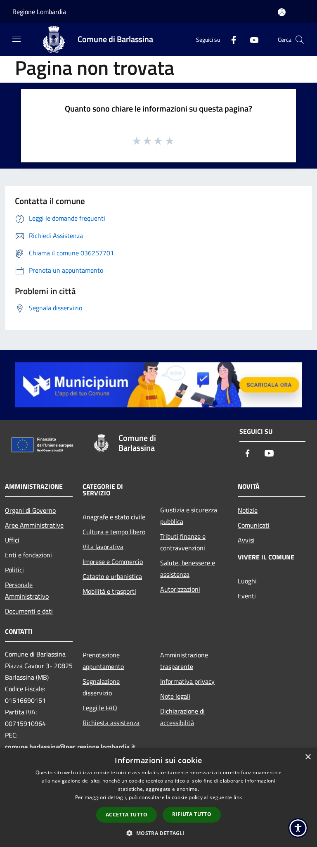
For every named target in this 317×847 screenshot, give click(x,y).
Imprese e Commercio (113, 561)
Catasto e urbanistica (112, 576)
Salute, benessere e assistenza (187, 568)
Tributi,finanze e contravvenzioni (183, 542)
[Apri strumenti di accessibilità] (298, 828)
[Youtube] (251, 39)
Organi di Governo (30, 510)
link (238, 797)
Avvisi (246, 540)
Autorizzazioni (180, 589)
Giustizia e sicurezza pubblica (188, 515)
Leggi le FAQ (100, 708)
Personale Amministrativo (27, 590)
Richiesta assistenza (111, 723)
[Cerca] (300, 40)
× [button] (308, 757)
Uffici (12, 540)
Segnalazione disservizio (101, 687)
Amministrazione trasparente (184, 660)
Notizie (248, 510)
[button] (158, 833)
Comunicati (254, 525)
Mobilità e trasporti (109, 591)
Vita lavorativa (103, 547)
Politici (14, 570)
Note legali (175, 696)
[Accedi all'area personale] (281, 12)
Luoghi (247, 581)
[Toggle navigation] (16, 39)
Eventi (247, 596)
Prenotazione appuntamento (103, 660)
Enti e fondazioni (28, 555)
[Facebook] (230, 39)
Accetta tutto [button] (126, 814)
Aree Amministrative (34, 525)
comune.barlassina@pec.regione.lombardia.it (70, 747)
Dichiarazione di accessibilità (182, 717)
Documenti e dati (29, 611)
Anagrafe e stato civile (114, 517)
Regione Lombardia (39, 12)
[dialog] (158, 797)
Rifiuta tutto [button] (191, 814)
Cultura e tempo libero (114, 532)
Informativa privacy (187, 681)
